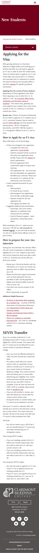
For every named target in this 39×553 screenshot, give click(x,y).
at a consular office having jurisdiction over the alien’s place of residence (18, 101)
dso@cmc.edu (18, 390)
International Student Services (12, 39)
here (27, 141)
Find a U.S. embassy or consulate (19, 318)
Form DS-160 (23, 150)
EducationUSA (12, 321)
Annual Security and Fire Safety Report (19, 549)
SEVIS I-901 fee (14, 123)
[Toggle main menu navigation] (35, 3)
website (30, 158)
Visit (13, 502)
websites (13, 84)
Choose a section (11, 47)
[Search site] (30, 2)
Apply (25, 502)
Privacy (19, 546)
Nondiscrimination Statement (19, 542)
